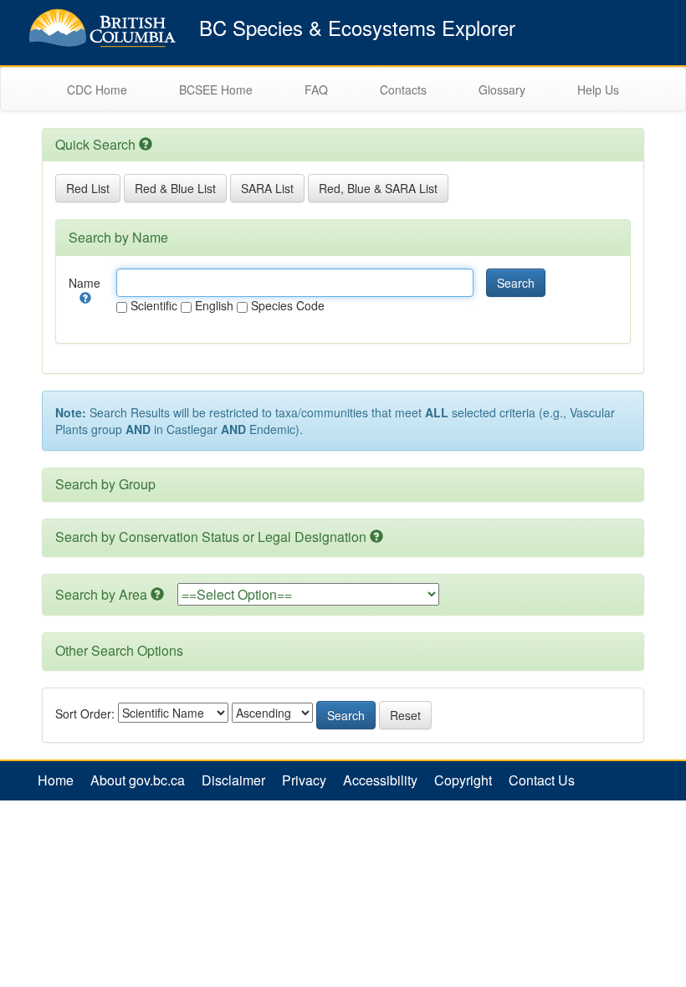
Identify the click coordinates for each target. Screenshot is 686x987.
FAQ (316, 89)
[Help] (85, 297)
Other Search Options (119, 650)
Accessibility (380, 780)
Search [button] (516, 282)
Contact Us (542, 780)
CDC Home (97, 89)
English (212, 305)
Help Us (598, 89)
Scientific (152, 305)
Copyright (463, 780)
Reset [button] (405, 715)
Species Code (286, 305)
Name (84, 282)
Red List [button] (88, 188)
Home (56, 780)
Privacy (304, 780)
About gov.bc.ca (137, 780)
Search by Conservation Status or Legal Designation (210, 536)
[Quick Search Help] (145, 144)
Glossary (502, 89)
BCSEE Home (216, 89)
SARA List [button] (267, 188)
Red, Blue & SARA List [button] (378, 188)
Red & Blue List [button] (175, 188)
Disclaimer (233, 780)
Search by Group (105, 484)
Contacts (403, 89)
